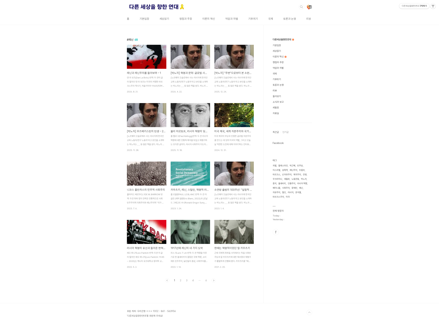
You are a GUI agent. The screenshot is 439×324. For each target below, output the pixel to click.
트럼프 (302, 170)
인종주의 (291, 183)
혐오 (284, 192)
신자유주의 (287, 174)
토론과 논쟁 (289, 18)
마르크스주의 (278, 197)
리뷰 (308, 18)
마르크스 (276, 174)
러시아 (290, 192)
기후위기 (253, 18)
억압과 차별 (231, 18)
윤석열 (298, 192)
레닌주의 (293, 170)
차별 (274, 165)
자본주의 (276, 192)
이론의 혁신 (208, 18)
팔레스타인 (283, 165)
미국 (288, 197)
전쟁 (305, 174)
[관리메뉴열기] (433, 6)
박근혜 (292, 165)
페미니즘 (276, 188)
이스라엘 (276, 170)
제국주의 (297, 174)
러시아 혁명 (302, 183)
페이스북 (276, 232)
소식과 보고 (278, 102)
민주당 (300, 165)
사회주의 (286, 188)
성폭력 (285, 170)
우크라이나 (277, 179)
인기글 (285, 132)
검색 (301, 6)
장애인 (294, 188)
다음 (214, 280)
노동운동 (295, 179)
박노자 (304, 179)
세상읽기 (164, 18)
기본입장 (144, 18)
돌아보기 (277, 96)
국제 (270, 18)
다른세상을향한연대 (282, 39)
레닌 (301, 188)
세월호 (276, 107)
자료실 (276, 113)
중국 (274, 183)
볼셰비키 (282, 183)
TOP (309, 312)
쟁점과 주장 (185, 18)
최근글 (276, 132)
